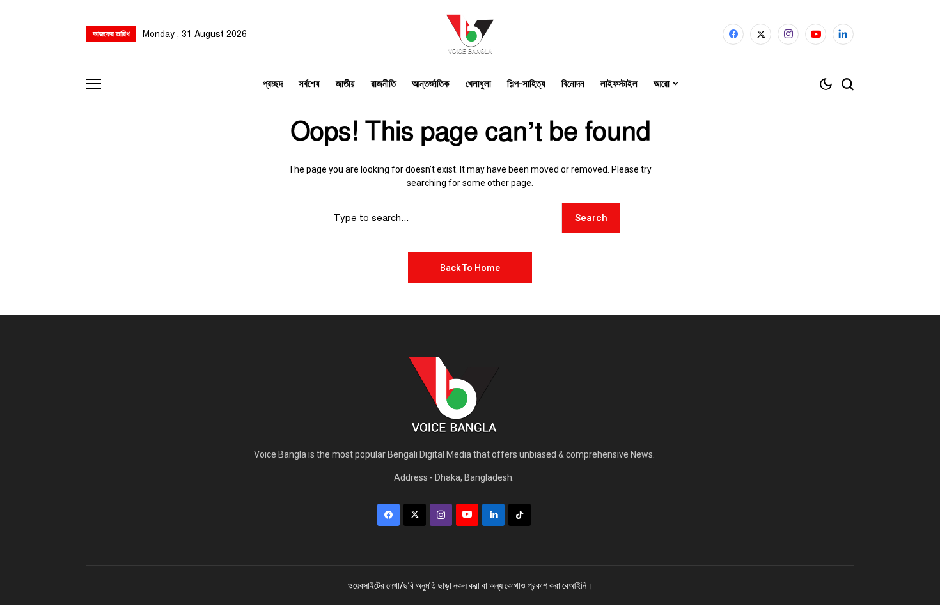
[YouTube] (815, 34)
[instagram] (788, 34)
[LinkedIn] (843, 34)
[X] (760, 34)
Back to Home (470, 268)
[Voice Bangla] (470, 34)
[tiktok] (519, 515)
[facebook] (733, 34)
